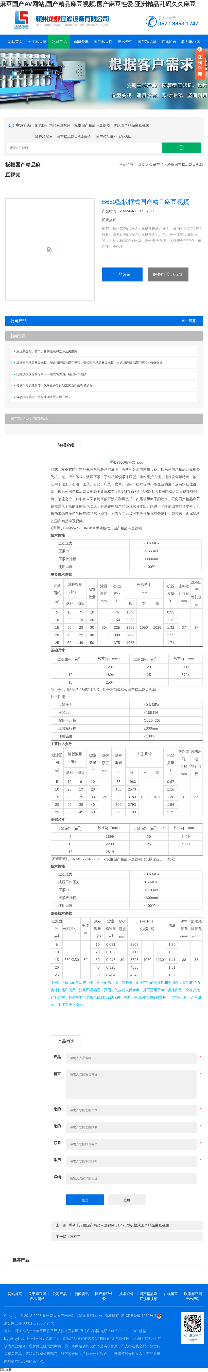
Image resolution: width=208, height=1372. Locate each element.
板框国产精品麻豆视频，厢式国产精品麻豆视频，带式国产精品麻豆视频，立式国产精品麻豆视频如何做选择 (89, 363)
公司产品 (59, 41)
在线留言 (169, 41)
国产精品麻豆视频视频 (147, 44)
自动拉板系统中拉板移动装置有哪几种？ (43, 397)
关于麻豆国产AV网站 (37, 44)
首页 (141, 165)
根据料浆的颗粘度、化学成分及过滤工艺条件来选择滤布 (54, 385)
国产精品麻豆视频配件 (74, 137)
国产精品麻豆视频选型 (113, 137)
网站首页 (15, 41)
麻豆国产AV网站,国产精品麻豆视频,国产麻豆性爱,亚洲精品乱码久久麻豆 (98, 4)
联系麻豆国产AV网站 (190, 44)
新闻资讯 (81, 41)
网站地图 (6, 1369)
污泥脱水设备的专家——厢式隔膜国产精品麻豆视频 (51, 374)
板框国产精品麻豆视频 (92, 125)
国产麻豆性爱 (103, 44)
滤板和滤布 (44, 137)
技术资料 (125, 41)
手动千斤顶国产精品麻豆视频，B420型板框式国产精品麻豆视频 (118, 1225)
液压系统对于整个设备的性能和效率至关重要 (46, 351)
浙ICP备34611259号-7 (139, 1316)
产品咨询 (122, 274)
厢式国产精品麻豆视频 (53, 125)
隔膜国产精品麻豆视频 (131, 125)
